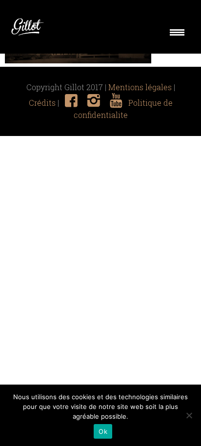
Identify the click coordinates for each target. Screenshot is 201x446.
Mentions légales (140, 87)
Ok (103, 431)
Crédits (42, 102)
